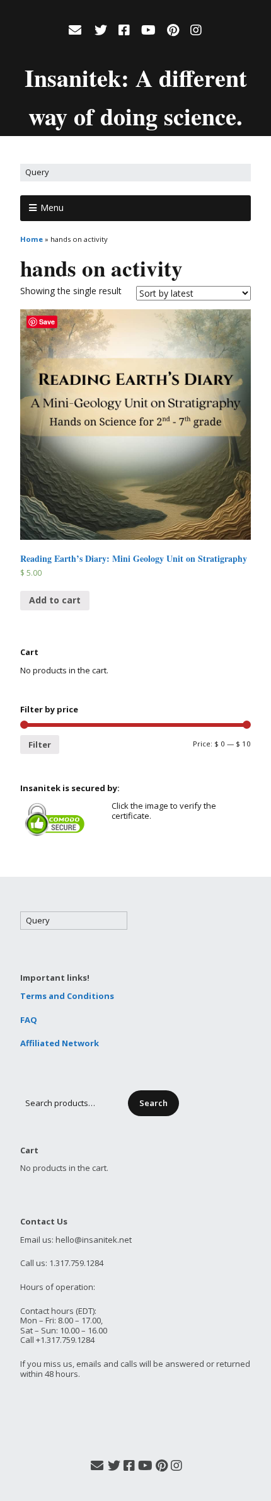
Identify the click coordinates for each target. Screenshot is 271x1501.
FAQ (28, 1019)
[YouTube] (148, 30)
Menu (52, 208)
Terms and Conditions (67, 996)
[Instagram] (196, 30)
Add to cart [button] (55, 600)
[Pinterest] (173, 30)
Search (153, 1103)
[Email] (76, 30)
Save (47, 321)
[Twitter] (101, 30)
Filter (39, 744)
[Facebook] (124, 30)
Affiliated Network (59, 1043)
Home (31, 239)
